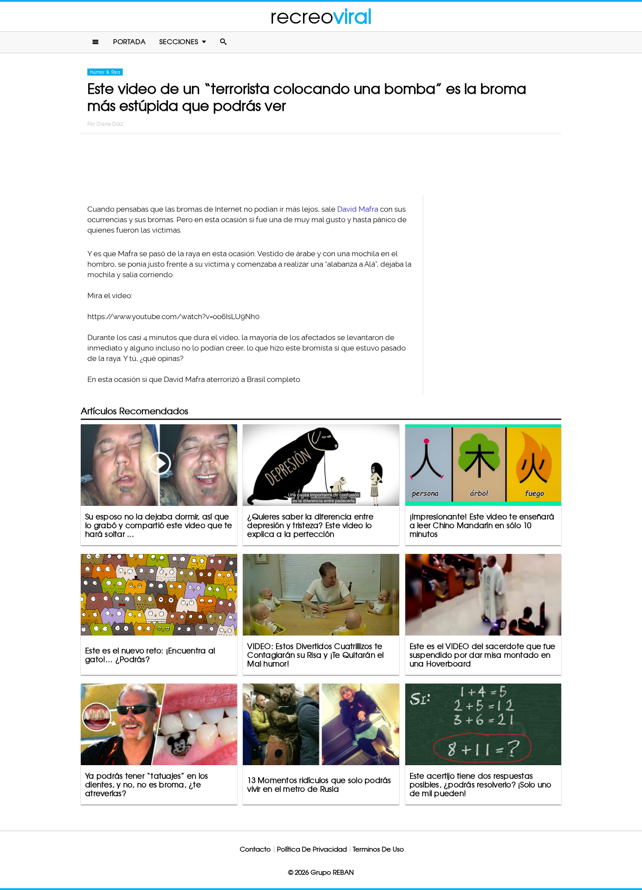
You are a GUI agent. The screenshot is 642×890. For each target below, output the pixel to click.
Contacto (255, 849)
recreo (321, 16)
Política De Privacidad (312, 849)
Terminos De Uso (378, 849)
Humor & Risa (105, 72)
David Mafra (357, 209)
